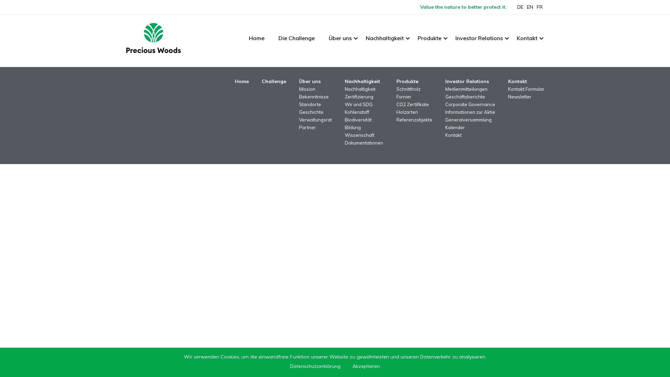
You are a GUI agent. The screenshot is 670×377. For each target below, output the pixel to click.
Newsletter (519, 96)
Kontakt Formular (526, 89)
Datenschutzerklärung (315, 366)
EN (530, 7)
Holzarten (407, 112)
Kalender (455, 127)
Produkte (429, 38)
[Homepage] (153, 38)
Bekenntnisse (314, 96)
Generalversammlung (468, 120)
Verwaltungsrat (315, 120)
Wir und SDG (359, 104)
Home (257, 38)
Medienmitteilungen (466, 89)
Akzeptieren (366, 366)
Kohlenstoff (357, 112)
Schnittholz (408, 89)
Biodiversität (358, 120)
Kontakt (527, 38)
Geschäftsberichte (465, 96)
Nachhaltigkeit (385, 38)
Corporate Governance (470, 104)
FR (540, 7)
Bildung (353, 127)
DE (520, 7)
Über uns (340, 38)
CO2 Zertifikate (412, 104)
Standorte (310, 104)
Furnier (403, 96)
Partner (307, 127)
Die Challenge (296, 38)
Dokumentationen (364, 143)
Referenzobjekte (414, 120)
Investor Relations (479, 38)
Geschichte (311, 112)
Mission (307, 89)
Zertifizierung (359, 96)
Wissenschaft (359, 135)
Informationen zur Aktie (470, 112)
